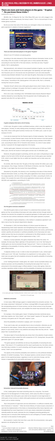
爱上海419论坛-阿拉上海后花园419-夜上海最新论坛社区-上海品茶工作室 (27, 4)
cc (13, 14)
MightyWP (15, 439)
